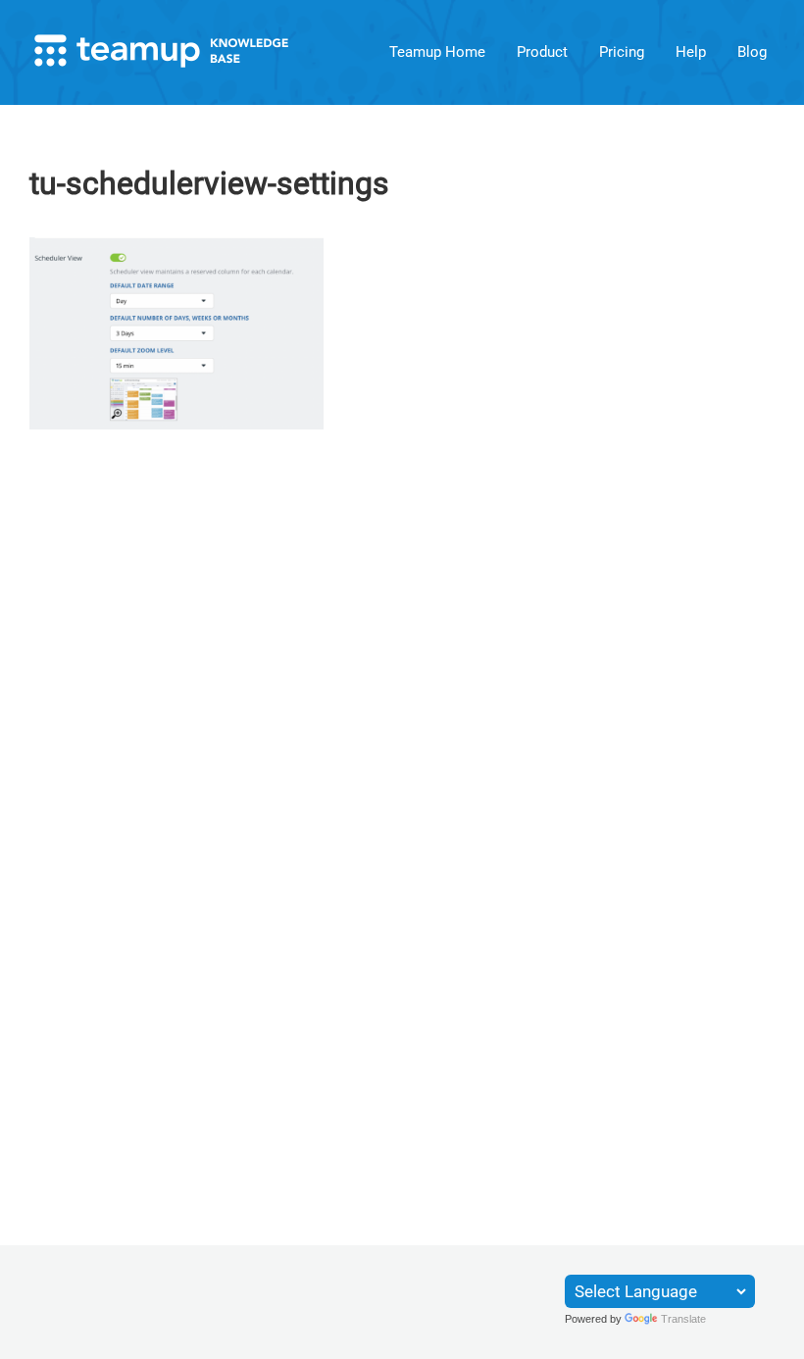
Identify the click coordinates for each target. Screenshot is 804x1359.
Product (542, 52)
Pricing (621, 52)
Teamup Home (437, 52)
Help (691, 52)
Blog (752, 52)
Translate (683, 1319)
